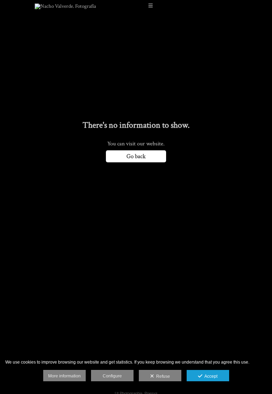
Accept (209, 376)
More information (64, 375)
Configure (112, 375)
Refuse (162, 376)
